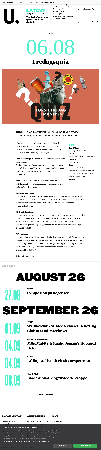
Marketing (45, 441)
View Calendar (46, 394)
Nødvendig (10, 441)
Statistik (33, 441)
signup (72, 180)
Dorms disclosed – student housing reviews (63, 18)
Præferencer (22, 441)
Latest (36, 10)
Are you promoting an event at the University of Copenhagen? (62, 7)
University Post (8, 2)
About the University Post (86, 9)
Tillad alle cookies (85, 445)
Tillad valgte (62, 445)
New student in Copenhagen (58, 13)
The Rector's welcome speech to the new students (37, 19)
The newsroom (57, 421)
